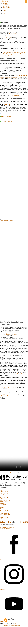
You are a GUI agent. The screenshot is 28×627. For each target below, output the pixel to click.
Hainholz (25, 75)
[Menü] (26, 1)
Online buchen (5, 522)
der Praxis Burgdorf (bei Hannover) (14, 52)
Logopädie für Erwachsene (11, 334)
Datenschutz (18, 624)
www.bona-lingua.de (5, 528)
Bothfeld (2, 77)
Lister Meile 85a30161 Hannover (4, 492)
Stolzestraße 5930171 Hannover (4, 517)
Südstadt (11, 77)
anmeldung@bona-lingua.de (7, 527)
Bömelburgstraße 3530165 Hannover (5, 500)
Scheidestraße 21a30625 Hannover (4, 496)
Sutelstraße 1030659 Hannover (4, 504)
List (1, 78)
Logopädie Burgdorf (5, 395)
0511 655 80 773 (22, 522)
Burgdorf (19, 75)
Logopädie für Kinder (10, 333)
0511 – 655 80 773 (6, 37)
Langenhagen (17, 77)
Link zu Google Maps (13, 33)
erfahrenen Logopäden (17, 373)
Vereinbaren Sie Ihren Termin (7, 387)
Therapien (25, 360)
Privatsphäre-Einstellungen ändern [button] (11, 625)
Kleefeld (7, 77)
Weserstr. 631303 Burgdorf (4, 509)
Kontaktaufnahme (16, 95)
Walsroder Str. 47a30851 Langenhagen (5, 513)
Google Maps (13, 473)
